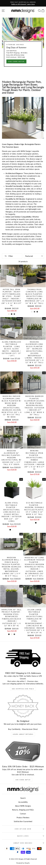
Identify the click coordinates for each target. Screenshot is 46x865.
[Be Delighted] (23, 706)
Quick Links (23, 836)
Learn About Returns (23, 734)
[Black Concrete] (37, 312)
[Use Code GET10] (23, 43)
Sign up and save (23, 829)
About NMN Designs (23, 806)
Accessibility (23, 802)
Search (23, 798)
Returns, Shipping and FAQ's (23, 810)
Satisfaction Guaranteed (23, 821)
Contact (23, 814)
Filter (10, 256)
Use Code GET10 (23, 779)
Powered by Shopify (23, 863)
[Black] (10, 530)
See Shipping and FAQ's (23, 688)
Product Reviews (23, 818)
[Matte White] (9, 314)
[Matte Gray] (14, 314)
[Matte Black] (12, 314)
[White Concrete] (32, 312)
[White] (13, 530)
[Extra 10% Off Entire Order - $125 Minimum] (23, 751)
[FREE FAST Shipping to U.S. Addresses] (23, 658)
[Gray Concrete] (34, 312)
